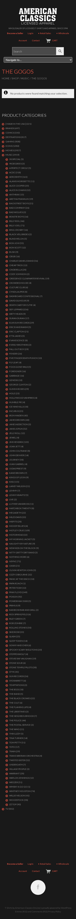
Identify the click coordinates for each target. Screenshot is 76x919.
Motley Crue (16, 530)
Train (12, 751)
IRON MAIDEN (16, 415)
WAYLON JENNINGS (19, 777)
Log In (30, 33)
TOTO (12, 747)
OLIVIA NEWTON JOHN (21, 570)
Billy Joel (14, 225)
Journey (14, 459)
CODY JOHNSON (17, 274)
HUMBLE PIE (15, 402)
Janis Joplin (16, 428)
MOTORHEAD (16, 534)
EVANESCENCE (17, 340)
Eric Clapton (16, 331)
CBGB (12, 256)
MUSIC (25, 78)
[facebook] (38, 887)
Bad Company (17, 207)
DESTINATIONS (13, 137)
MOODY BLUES (17, 526)
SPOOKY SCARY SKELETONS (23, 649)
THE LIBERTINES (17, 711)
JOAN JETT (14, 446)
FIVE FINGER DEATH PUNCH (23, 358)
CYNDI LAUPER (16, 291)
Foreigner (15, 371)
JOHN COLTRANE (18, 450)
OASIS (12, 565)
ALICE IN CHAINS (17, 190)
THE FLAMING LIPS (18, 707)
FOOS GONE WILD (18, 367)
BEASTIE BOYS (16, 216)
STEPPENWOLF (17, 654)
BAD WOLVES (16, 212)
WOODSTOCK (16, 800)
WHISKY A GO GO (18, 786)
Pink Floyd (15, 592)
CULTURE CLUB (17, 287)
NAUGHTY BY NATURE (20, 543)
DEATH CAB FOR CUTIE (20, 305)
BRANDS (10, 128)
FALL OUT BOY (16, 349)
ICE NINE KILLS (16, 406)
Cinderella (15, 269)
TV (7, 808)
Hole (12, 393)
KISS (11, 481)
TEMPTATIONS (16, 685)
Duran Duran (17, 318)
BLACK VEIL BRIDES (19, 234)
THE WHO (14, 729)
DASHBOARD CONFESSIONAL (24, 296)
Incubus (14, 411)
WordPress (66, 907)
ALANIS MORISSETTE (19, 181)
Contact (36, 40)
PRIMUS (13, 605)
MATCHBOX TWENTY (20, 508)
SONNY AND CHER (18, 645)
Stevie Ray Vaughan (20, 658)
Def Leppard (16, 309)
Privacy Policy (54, 911)
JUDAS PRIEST (16, 468)
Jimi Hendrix (16, 442)
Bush (12, 252)
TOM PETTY (15, 742)
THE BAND (14, 694)
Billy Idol (14, 221)
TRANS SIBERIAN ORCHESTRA (24, 755)
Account (23, 40)
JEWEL (12, 437)
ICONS (9, 146)
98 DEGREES (15, 163)
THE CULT (14, 702)
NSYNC (12, 561)
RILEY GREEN (15, 618)
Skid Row (14, 632)
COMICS (10, 132)
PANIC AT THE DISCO (19, 579)
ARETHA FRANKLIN (19, 199)
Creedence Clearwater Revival (27, 278)
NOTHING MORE (17, 557)
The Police (15, 720)
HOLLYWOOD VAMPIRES (21, 397)
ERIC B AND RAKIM (18, 327)
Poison (13, 596)
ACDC (12, 172)
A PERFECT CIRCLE (18, 168)
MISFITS (13, 521)
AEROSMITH (15, 176)
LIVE (11, 499)
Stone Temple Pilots (20, 667)
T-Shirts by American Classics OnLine (22, 907)
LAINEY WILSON (17, 486)
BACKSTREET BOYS (19, 203)
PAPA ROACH (16, 583)
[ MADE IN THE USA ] (16, 123)
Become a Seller (15, 33)
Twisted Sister (17, 760)
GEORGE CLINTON (18, 384)
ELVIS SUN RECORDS (19, 322)
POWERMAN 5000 (18, 601)
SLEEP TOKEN (16, 640)
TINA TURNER (16, 738)
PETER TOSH (15, 587)
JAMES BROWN (17, 420)
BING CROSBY (16, 230)
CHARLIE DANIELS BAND (21, 260)
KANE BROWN (16, 473)
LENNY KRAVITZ (17, 495)
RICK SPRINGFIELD (18, 614)
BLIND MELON (16, 238)
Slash (12, 636)
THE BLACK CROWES (19, 698)
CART (55, 40)
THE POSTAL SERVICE (20, 724)
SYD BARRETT (16, 680)
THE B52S (14, 689)
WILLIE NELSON (17, 795)
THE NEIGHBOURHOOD (21, 716)
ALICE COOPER (17, 185)
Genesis (13, 380)
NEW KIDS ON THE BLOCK (22, 548)
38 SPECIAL (14, 159)
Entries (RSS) (21, 911)
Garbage (14, 375)
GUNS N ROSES (16, 389)
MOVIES (10, 150)
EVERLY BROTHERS (18, 344)
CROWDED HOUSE (18, 283)
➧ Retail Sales (44, 33)
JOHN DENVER (16, 455)
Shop (15, 78)
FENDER (13, 353)
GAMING (10, 141)
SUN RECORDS (16, 676)
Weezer (13, 782)
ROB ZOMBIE (16, 623)
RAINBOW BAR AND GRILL (22, 610)
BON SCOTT (15, 247)
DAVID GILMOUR (17, 300)
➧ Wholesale (62, 33)
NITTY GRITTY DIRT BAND (21, 552)
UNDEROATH (16, 764)
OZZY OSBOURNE (18, 574)
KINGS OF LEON (17, 477)
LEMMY (13, 490)
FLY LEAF (13, 362)
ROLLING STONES (18, 627)
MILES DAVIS (15, 517)
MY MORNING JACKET (20, 539)
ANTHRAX (14, 194)
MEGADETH (15, 512)
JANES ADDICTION (18, 424)
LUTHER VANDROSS (19, 503)
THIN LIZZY (14, 733)
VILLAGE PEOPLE (17, 769)
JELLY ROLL (14, 433)
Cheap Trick (16, 265)
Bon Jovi (14, 243)
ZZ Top (12, 804)
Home (6, 78)
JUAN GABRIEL (16, 464)
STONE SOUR (16, 663)
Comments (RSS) (40, 911)
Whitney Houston (19, 791)
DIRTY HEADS (16, 313)
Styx (11, 671)
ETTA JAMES (15, 336)
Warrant (14, 773)
